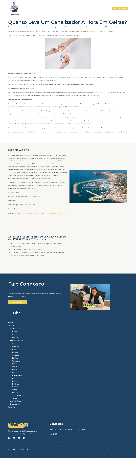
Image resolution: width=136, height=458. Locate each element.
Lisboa (14, 332)
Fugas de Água (15, 401)
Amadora (15, 355)
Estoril (14, 372)
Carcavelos (16, 361)
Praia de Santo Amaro (27, 213)
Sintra (14, 398)
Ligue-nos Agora (17, 302)
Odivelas (15, 387)
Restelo (15, 392)
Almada (15, 352)
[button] (85, 8)
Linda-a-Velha (17, 375)
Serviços (11, 325)
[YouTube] (19, 438)
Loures (14, 381)
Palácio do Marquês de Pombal (52, 213)
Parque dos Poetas (38, 213)
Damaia (15, 369)
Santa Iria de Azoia (18, 395)
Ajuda (14, 335)
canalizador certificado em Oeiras (47, 132)
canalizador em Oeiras (95, 31)
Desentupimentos (16, 340)
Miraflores (16, 384)
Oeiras (10, 155)
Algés (14, 349)
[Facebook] (9, 438)
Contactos (12, 407)
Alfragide (15, 347)
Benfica (15, 337)
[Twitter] (14, 438)
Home (10, 322)
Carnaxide (15, 364)
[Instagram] (24, 438)
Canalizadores (15, 328)
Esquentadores (15, 404)
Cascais (14, 367)
